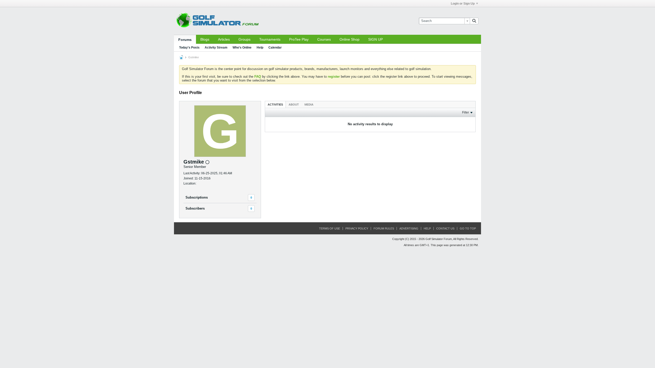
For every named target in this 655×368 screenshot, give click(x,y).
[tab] (275, 104)
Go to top (468, 228)
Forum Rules (384, 228)
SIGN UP (375, 39)
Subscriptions (196, 197)
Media (308, 104)
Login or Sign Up (463, 3)
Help (260, 47)
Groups (244, 39)
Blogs (204, 39)
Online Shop (349, 39)
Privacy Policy (356, 228)
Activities (275, 104)
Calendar (275, 47)
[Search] (474, 21)
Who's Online (242, 47)
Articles (224, 39)
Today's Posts (189, 47)
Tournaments (269, 39)
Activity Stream (216, 47)
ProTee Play (299, 39)
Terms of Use (329, 228)
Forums (185, 40)
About (294, 104)
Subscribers (195, 208)
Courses (324, 39)
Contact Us (445, 228)
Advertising (408, 228)
